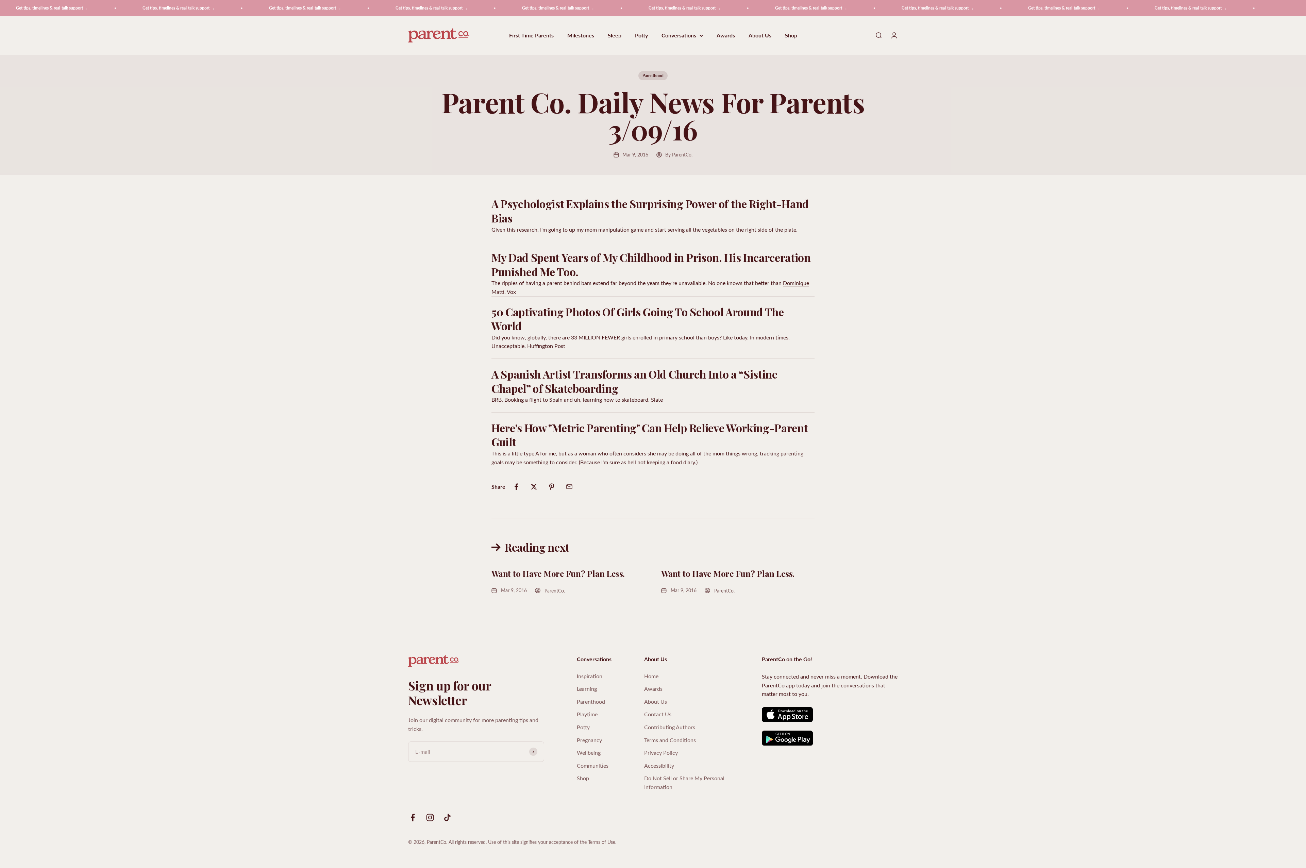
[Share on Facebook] (516, 487)
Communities (592, 765)
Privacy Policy (661, 752)
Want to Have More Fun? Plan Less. (558, 573)
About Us (760, 35)
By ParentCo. (678, 154)
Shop (791, 35)
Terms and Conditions (670, 740)
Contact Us (657, 714)
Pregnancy (589, 740)
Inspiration (589, 676)
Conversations (679, 35)
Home (651, 676)
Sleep (614, 35)
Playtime (587, 714)
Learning (587, 688)
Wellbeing (589, 752)
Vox (511, 291)
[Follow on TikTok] (447, 817)
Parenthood (653, 76)
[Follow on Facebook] (412, 817)
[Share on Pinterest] (551, 487)
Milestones (580, 35)
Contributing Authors (669, 727)
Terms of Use (601, 842)
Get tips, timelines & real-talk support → (127, 8)
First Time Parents (531, 35)
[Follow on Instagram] (430, 817)
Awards (726, 35)
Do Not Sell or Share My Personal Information (684, 782)
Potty (641, 35)
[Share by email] (569, 487)
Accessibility (659, 765)
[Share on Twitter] (534, 487)
